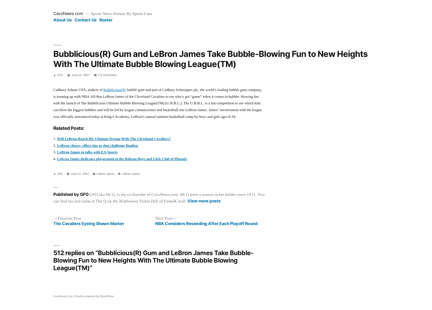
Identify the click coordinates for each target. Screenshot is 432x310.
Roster (105, 19)
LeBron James (105, 173)
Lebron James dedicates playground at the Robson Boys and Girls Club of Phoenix (122, 159)
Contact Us (86, 19)
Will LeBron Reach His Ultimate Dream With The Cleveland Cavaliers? (114, 138)
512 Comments (107, 75)
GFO (60, 75)
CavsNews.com (68, 13)
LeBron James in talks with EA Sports (87, 152)
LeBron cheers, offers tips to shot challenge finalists (97, 145)
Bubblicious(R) (114, 89)
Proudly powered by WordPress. (94, 296)
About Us (62, 19)
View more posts (204, 201)
